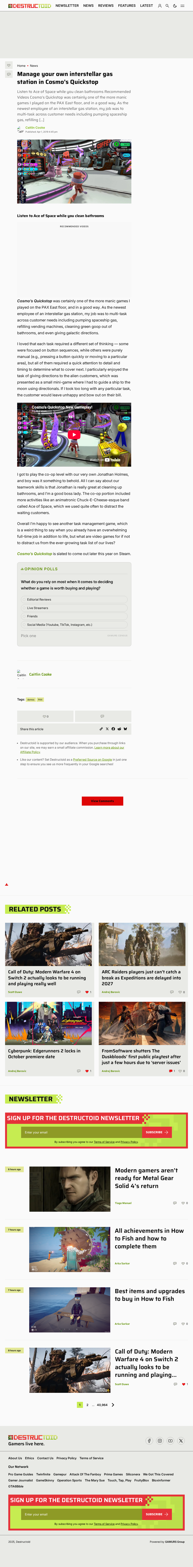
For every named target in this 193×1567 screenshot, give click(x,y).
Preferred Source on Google (92, 759)
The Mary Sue (95, 1480)
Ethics (29, 1458)
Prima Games (113, 1474)
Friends (32, 616)
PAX (40, 699)
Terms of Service (104, 1141)
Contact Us (45, 1458)
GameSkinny (45, 1480)
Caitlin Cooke (35, 127)
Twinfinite (43, 1474)
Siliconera (133, 1474)
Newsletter (67, 6)
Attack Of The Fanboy (85, 1474)
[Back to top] (6, 884)
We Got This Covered (158, 1474)
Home (21, 65)
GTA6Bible (15, 1486)
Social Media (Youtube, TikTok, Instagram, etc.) (59, 625)
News (88, 6)
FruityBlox (141, 1480)
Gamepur (60, 1474)
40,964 (102, 1405)
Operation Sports (69, 1480)
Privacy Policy (129, 1141)
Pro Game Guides (20, 1474)
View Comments (102, 801)
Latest (146, 6)
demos (30, 699)
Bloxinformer (161, 1480)
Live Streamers (37, 608)
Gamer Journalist (20, 1480)
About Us (15, 1458)
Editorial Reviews (39, 599)
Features (127, 6)
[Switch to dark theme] (175, 5)
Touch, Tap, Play (119, 1480)
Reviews (106, 6)
